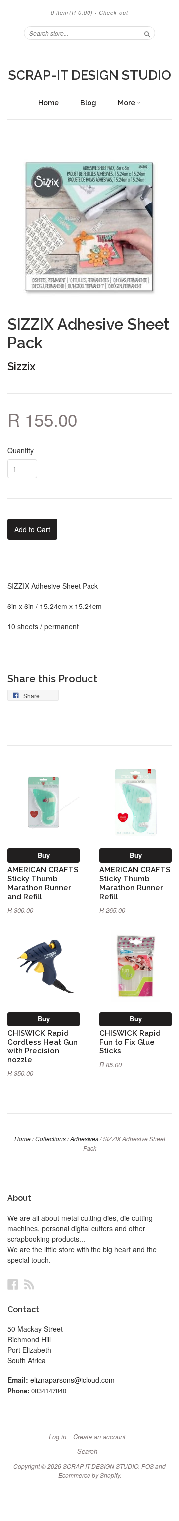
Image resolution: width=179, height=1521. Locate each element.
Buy (44, 855)
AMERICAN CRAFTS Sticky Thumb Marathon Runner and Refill (42, 882)
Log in (57, 1436)
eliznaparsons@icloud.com (72, 1380)
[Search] (147, 33)
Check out (113, 12)
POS (147, 1466)
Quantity (20, 450)
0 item (72, 12)
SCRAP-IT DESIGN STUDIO (89, 75)
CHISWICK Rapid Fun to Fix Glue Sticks (130, 1042)
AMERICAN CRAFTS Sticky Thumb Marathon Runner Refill (134, 882)
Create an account (99, 1436)
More (127, 103)
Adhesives (84, 1138)
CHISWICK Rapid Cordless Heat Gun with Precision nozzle (42, 1046)
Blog (88, 103)
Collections (50, 1138)
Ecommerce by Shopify (89, 1475)
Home (48, 103)
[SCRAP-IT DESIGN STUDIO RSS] (29, 1284)
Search (87, 1451)
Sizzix (21, 366)
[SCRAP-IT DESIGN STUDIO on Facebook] (12, 1284)
